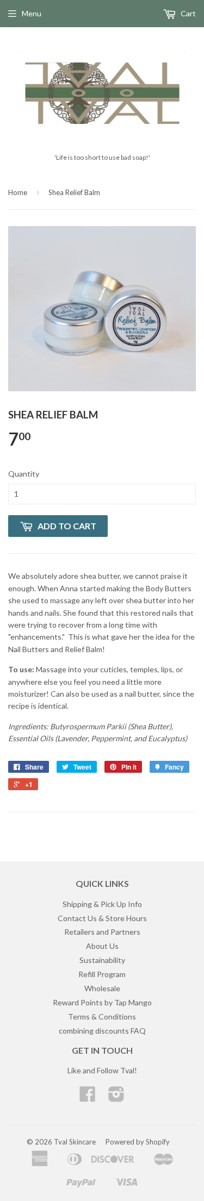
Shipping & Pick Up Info (102, 904)
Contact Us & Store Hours (102, 918)
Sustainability (102, 960)
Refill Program (102, 974)
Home (17, 192)
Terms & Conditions (102, 1016)
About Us (102, 945)
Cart (187, 13)
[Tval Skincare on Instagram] (116, 1097)
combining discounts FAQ (102, 1030)
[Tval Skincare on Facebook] (87, 1097)
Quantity (23, 473)
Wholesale (102, 988)
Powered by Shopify (138, 1141)
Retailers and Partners (102, 931)
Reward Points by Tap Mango (102, 1002)
